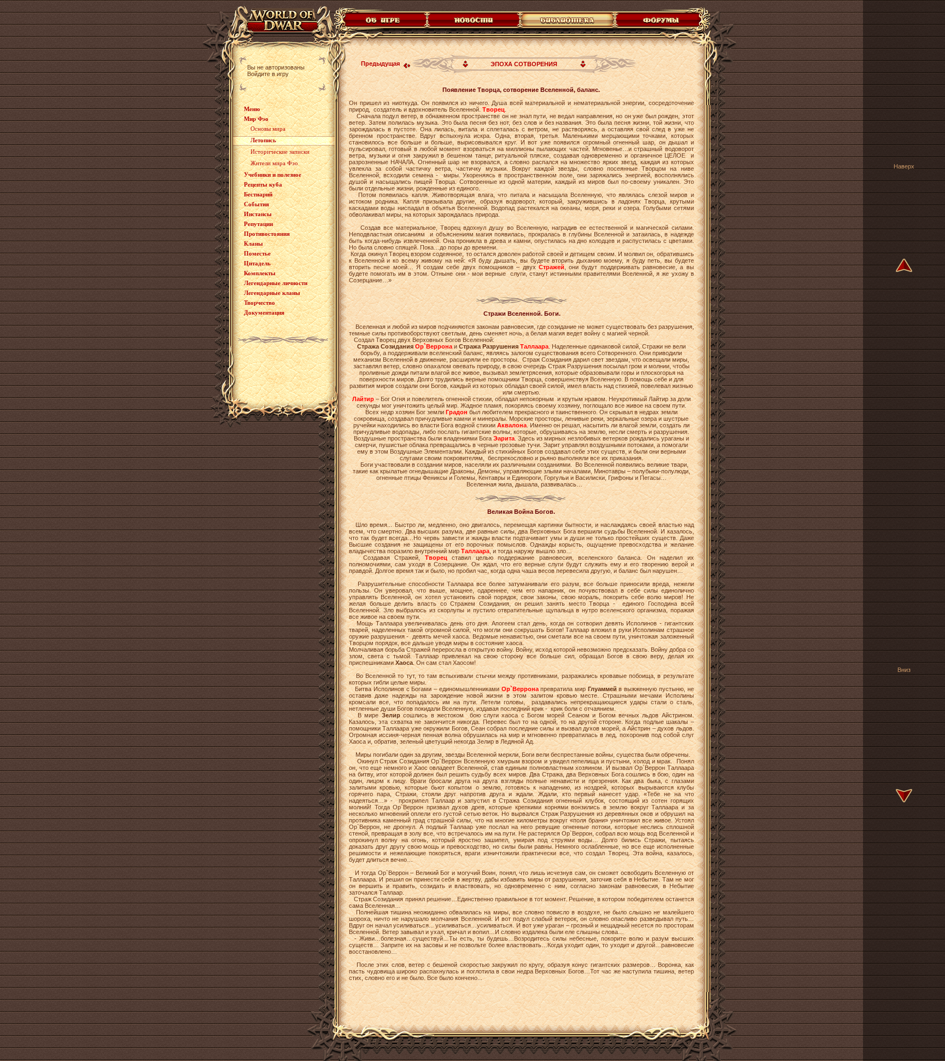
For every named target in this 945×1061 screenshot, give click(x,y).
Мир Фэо (256, 118)
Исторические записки (280, 151)
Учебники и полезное (272, 174)
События (256, 204)
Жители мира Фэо (274, 163)
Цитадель (257, 263)
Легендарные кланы (272, 292)
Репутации (258, 224)
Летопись (263, 140)
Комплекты (260, 273)
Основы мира (267, 128)
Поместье (257, 253)
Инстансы (258, 214)
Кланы (253, 243)
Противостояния (267, 233)
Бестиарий (258, 194)
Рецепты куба (263, 184)
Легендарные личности (275, 283)
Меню (252, 109)
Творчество (259, 302)
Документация (264, 312)
